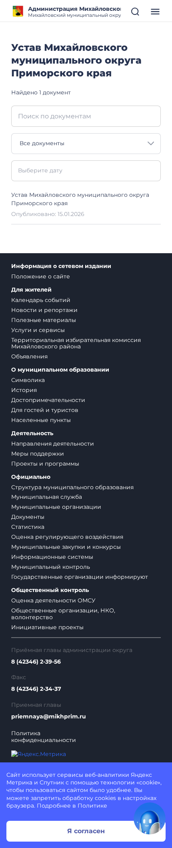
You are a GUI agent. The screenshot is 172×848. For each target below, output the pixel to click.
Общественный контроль (50, 590)
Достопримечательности (48, 400)
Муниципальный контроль (50, 566)
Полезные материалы (43, 320)
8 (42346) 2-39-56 (36, 661)
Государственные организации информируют (79, 576)
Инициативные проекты (47, 627)
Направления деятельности (52, 443)
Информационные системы (52, 556)
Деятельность (32, 433)
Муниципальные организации (56, 506)
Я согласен (86, 831)
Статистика (27, 526)
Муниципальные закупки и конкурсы (66, 546)
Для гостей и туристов (44, 410)
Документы (27, 516)
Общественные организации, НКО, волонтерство (63, 614)
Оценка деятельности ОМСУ (53, 600)
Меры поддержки (37, 453)
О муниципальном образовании (60, 369)
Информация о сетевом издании (61, 266)
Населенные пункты (41, 420)
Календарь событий (40, 300)
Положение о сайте (40, 276)
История (24, 390)
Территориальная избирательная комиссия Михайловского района (76, 343)
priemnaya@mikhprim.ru (48, 716)
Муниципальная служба (46, 496)
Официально (30, 477)
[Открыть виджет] (150, 818)
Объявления (29, 356)
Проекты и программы (45, 463)
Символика (28, 380)
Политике (92, 805)
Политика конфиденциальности (43, 737)
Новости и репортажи (44, 310)
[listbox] (86, 143)
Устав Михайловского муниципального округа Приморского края (80, 199)
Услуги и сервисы (38, 330)
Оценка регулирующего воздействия (67, 536)
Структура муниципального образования (72, 487)
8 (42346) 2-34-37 (36, 689)
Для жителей (31, 289)
